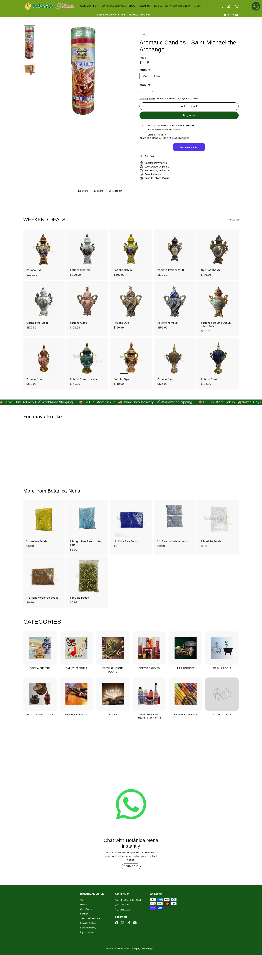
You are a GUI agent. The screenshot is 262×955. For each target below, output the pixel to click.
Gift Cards (86, 909)
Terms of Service (90, 918)
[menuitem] (89, 6)
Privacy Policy (88, 923)
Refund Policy (88, 927)
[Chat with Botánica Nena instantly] (131, 804)
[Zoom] (83, 70)
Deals (83, 904)
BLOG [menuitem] (132, 6)
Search (84, 913)
